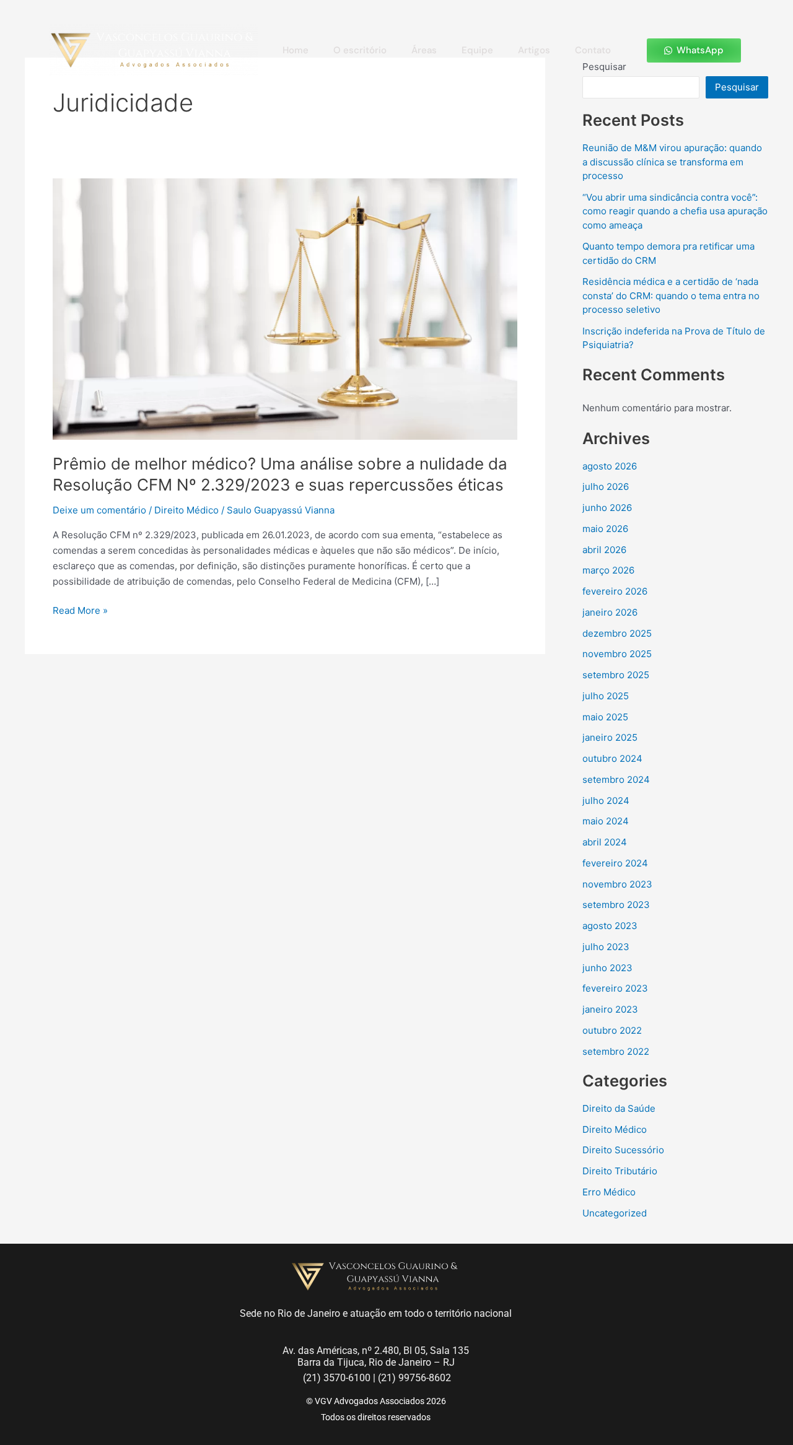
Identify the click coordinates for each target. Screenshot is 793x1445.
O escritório (360, 50)
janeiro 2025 (609, 737)
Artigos (534, 50)
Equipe (477, 50)
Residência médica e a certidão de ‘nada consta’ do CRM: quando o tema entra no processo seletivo (671, 295)
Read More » (80, 609)
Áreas (424, 50)
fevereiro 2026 (614, 591)
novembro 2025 (617, 654)
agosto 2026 (609, 466)
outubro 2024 (612, 758)
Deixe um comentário (99, 510)
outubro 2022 (612, 1030)
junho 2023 (607, 968)
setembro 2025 (615, 675)
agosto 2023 (609, 926)
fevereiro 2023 (615, 988)
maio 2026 (605, 529)
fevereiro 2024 (615, 863)
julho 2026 (605, 486)
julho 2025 (605, 696)
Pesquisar (737, 87)
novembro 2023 (617, 884)
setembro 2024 (616, 779)
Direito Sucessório (623, 1150)
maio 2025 (605, 717)
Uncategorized (614, 1213)
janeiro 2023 (610, 1009)
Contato (593, 50)
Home (296, 50)
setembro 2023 (616, 904)
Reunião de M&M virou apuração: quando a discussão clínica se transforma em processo (672, 161)
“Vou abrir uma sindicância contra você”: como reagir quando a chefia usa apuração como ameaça (675, 211)
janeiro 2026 (609, 612)
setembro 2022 (615, 1051)
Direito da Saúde (618, 1108)
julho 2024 (605, 800)
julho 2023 (605, 947)
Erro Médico (609, 1192)
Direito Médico (186, 510)
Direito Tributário (619, 1171)
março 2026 (608, 570)
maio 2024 (605, 821)
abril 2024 (604, 842)
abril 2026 (604, 550)
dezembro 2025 (617, 633)
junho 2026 (607, 507)
